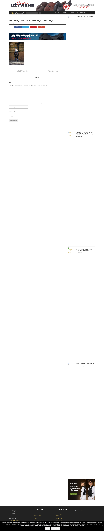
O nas (13, 515)
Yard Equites (59, 520)
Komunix (36, 518)
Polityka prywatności (17, 512)
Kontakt (14, 513)
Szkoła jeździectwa (61, 517)
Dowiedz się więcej (55, 528)
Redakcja (12, 23)
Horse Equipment (60, 514)
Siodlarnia (58, 515)
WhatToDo (59, 518)
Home (10, 17)
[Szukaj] (40, 13)
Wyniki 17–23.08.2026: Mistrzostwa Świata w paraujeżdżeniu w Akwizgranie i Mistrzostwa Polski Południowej (84, 134)
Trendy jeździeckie (38, 514)
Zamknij (47, 528)
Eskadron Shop (37, 515)
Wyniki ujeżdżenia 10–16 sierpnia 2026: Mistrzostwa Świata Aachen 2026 (85, 364)
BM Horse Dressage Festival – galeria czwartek (21, 17)
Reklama (14, 510)
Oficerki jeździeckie (38, 520)
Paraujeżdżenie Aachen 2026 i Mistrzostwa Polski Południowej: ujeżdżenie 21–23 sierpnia (84, 249)
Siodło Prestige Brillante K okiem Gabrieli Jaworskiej (84, 17)
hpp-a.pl (36, 517)
